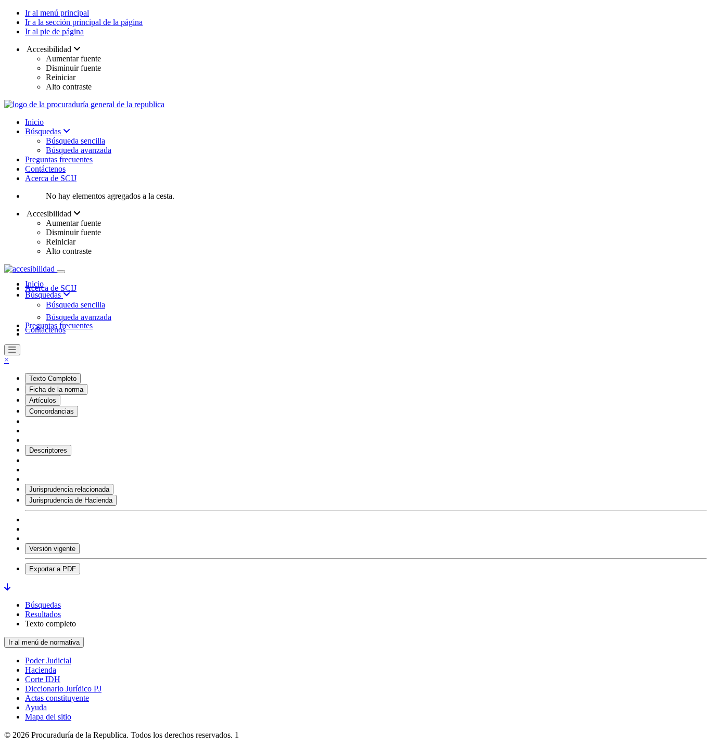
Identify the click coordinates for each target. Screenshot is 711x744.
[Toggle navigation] (61, 271)
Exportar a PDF (52, 569)
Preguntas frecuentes (59, 159)
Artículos (42, 400)
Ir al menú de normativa (44, 642)
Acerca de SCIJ (51, 178)
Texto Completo (53, 378)
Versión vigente (52, 549)
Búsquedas (44, 131)
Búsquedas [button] (44, 294)
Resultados (43, 614)
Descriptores (48, 450)
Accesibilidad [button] (49, 49)
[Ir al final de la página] (7, 587)
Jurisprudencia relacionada (69, 489)
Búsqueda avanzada (78, 150)
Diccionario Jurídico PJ (63, 688)
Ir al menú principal (57, 12)
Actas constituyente (57, 698)
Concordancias (51, 411)
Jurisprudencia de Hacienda (70, 500)
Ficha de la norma (56, 389)
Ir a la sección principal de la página (84, 22)
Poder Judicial (48, 660)
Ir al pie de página (54, 31)
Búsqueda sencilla (75, 140)
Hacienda (40, 669)
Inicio (34, 122)
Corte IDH (42, 679)
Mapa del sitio (48, 716)
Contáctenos (45, 168)
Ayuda (36, 707)
